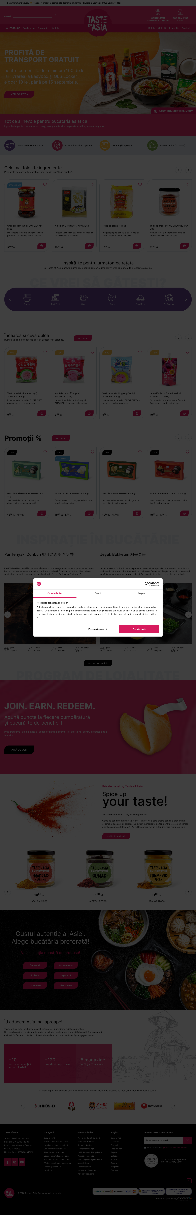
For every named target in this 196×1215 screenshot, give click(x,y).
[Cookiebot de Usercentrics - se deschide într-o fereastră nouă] (146, 584)
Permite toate (139, 629)
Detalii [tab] (98, 593)
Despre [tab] (141, 593)
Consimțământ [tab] (54, 593)
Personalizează (96, 629)
